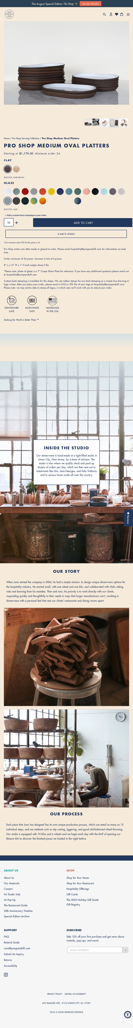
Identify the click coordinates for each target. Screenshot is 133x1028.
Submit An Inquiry (14, 954)
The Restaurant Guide (15, 905)
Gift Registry (73, 904)
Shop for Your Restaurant (80, 883)
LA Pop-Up (10, 900)
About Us (9, 878)
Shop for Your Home (77, 878)
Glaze (9, 183)
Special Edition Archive (16, 916)
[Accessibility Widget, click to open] (127, 1014)
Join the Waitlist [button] (90, 4)
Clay (8, 160)
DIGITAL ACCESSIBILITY (75, 993)
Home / (8, 138)
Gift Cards (72, 894)
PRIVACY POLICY (54, 993)
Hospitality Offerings (77, 889)
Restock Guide (11, 942)
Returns (8, 960)
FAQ (6, 936)
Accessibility (10, 966)
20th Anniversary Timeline (18, 911)
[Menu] (128, 14)
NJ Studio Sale (12, 894)
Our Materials (11, 883)
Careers (8, 889)
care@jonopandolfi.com (17, 948)
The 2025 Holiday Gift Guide (82, 900)
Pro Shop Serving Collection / (27, 138)
